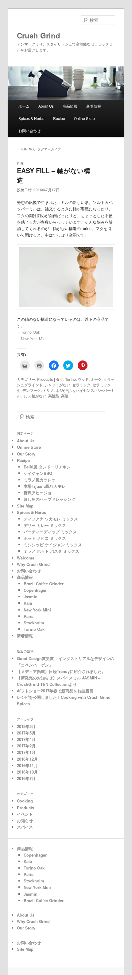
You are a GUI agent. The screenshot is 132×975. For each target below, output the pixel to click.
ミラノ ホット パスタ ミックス (51, 551)
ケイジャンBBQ (38, 473)
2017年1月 (26, 752)
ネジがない (65, 390)
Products (45, 379)
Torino (70, 379)
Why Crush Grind (33, 564)
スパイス (25, 827)
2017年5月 (26, 733)
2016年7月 (26, 778)
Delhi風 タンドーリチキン (47, 467)
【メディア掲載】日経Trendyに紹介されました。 (61, 671)
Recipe (59, 118)
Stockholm (34, 623)
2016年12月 (27, 759)
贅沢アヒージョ (38, 492)
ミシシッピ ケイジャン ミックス (53, 544)
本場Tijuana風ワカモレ (45, 486)
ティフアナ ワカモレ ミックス (51, 519)
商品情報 (70, 106)
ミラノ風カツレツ (40, 480)
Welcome (25, 558)
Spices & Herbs (31, 118)
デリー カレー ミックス (45, 525)
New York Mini (33, 338)
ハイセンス (85, 390)
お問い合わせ (29, 130)
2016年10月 (27, 772)
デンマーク (31, 390)
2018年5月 (26, 726)
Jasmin (30, 596)
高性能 (53, 396)
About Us (46, 106)
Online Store (84, 118)
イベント (25, 814)
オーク (96, 379)
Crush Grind (42, 35)
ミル (26, 396)
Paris (28, 616)
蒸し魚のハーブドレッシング (50, 499)
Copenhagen (36, 590)
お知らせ (25, 820)
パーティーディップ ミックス (50, 532)
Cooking (25, 801)
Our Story (26, 454)
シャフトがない (57, 385)
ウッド (83, 379)
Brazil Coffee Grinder (44, 584)
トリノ (48, 390)
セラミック (81, 385)
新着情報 (93, 106)
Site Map (25, 506)
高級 (64, 396)
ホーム (23, 106)
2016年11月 (27, 765)
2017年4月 (26, 739)
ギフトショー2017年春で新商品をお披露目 (55, 691)
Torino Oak (30, 332)
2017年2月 (26, 746)
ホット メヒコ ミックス (45, 538)
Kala (28, 603)
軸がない (39, 396)
